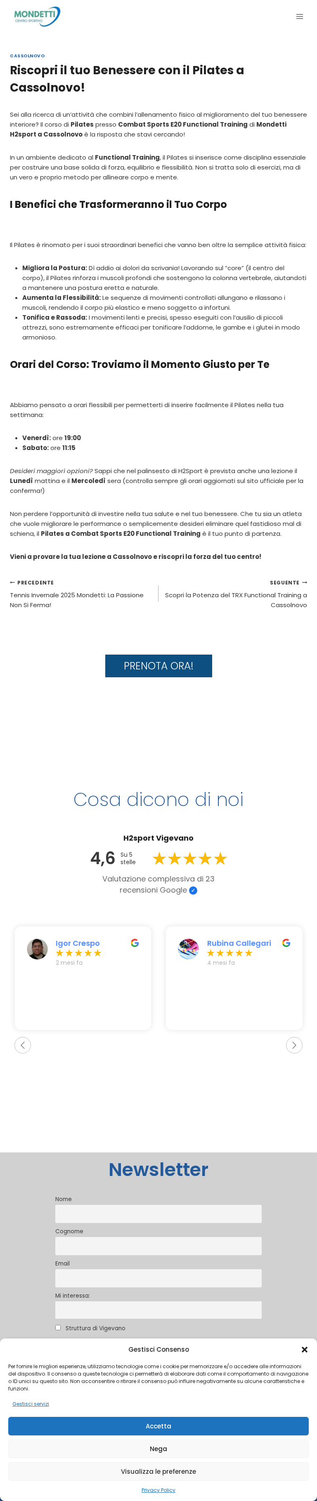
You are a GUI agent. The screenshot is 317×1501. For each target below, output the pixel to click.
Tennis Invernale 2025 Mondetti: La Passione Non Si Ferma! (77, 594)
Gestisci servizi (30, 1403)
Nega (158, 1448)
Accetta (158, 1426)
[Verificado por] (193, 890)
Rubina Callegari (239, 943)
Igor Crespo (78, 943)
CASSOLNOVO (27, 56)
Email (62, 1264)
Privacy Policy (158, 1490)
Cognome (69, 1231)
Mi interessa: (72, 1296)
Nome (63, 1199)
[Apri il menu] (299, 16)
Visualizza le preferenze (158, 1471)
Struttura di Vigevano (94, 1328)
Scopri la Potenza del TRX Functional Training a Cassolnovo (236, 594)
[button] (304, 1349)
